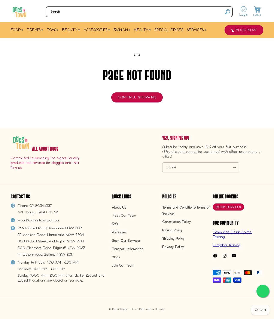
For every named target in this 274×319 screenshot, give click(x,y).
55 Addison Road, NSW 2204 (51, 234)
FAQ (115, 224)
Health (141, 29)
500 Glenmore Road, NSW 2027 (51, 247)
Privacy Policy (173, 246)
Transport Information (127, 249)
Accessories (95, 29)
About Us (119, 207)
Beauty (70, 29)
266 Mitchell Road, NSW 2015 (50, 228)
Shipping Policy (173, 238)
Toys (51, 29)
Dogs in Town (129, 309)
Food (16, 29)
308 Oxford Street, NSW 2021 (51, 241)
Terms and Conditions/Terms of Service (185, 210)
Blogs (116, 257)
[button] (139, 12)
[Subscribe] (234, 167)
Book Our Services (126, 240)
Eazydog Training (226, 245)
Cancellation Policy (176, 221)
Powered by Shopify (152, 309)
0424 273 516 (47, 212)
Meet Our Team (124, 215)
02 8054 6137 (40, 205)
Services (195, 29)
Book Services (228, 207)
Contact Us (20, 196)
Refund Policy (172, 230)
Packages (119, 232)
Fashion (120, 29)
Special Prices (169, 29)
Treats (34, 29)
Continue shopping (137, 97)
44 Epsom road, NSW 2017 (46, 254)
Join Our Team (123, 265)
